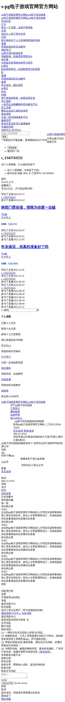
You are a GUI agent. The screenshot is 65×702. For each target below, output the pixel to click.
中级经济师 (7, 126)
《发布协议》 (44, 651)
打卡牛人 (16, 613)
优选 (3, 91)
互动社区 (6, 21)
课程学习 (6, 50)
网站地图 (6, 699)
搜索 (4, 137)
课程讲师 (6, 613)
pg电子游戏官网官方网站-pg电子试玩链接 (23, 14)
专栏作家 (26, 613)
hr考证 (4, 88)
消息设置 (6, 493)
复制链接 (12, 148)
